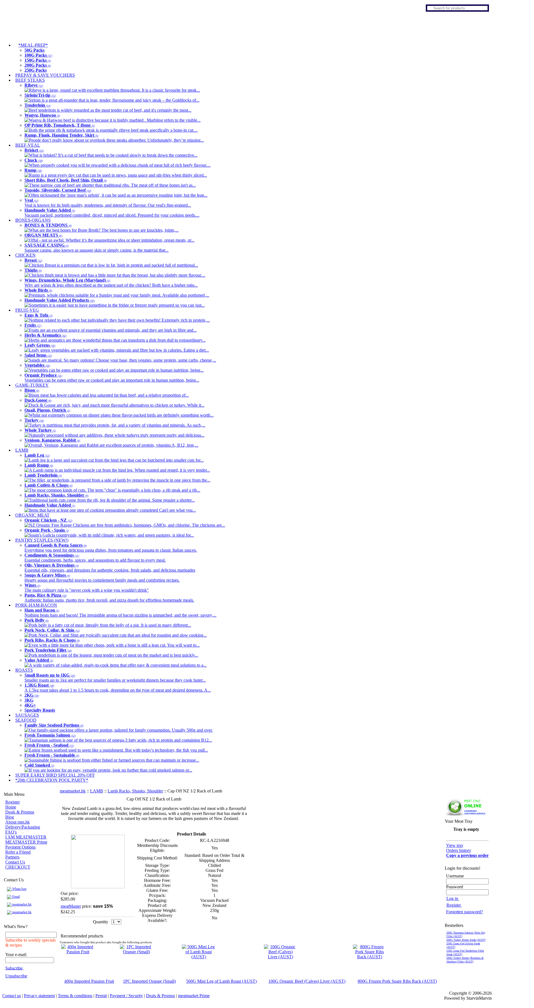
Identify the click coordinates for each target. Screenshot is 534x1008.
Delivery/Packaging (22, 827)
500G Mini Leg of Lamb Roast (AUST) (221, 981)
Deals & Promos (19, 812)
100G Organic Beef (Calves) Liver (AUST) (306, 981)
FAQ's (11, 832)
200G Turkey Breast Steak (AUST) (466, 939)
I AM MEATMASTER (25, 837)
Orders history (458, 850)
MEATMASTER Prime (26, 842)
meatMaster (71, 906)
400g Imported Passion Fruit (89, 981)
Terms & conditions (75, 995)
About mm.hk (17, 822)
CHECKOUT (17, 867)
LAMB (96, 791)
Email (15, 897)
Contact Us (15, 862)
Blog (9, 817)
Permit (101, 995)
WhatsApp (18, 889)
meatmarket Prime (194, 995)
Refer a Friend (18, 852)
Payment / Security (126, 995)
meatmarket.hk (21, 904)
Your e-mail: (16, 954)
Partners (12, 857)
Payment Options (20, 847)
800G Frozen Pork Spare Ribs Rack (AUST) (397, 981)
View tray (454, 845)
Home (10, 807)
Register (12, 802)
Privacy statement (39, 995)
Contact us (11, 995)
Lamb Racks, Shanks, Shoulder (135, 791)
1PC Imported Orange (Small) (149, 981)
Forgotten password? (464, 911)
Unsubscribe (16, 976)
